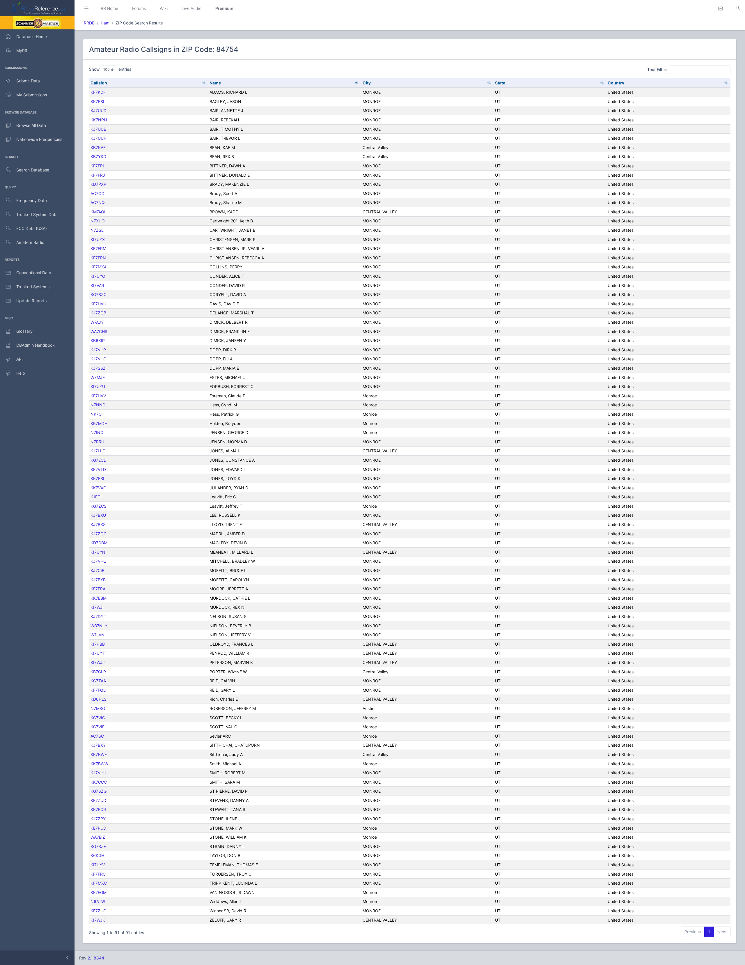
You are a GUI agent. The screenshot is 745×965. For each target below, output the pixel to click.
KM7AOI (98, 211)
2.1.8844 (96, 957)
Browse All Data (31, 125)
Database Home (31, 36)
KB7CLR (98, 671)
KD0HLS (99, 699)
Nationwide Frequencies (39, 139)
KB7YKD (98, 156)
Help (20, 373)
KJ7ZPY (98, 818)
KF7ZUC (98, 910)
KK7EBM (99, 598)
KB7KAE (98, 147)
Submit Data (28, 80)
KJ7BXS (98, 524)
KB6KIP (98, 340)
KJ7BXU (98, 515)
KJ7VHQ (99, 561)
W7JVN (97, 634)
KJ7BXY (98, 745)
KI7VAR (97, 285)
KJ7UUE (98, 129)
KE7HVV (98, 395)
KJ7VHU (98, 772)
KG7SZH (99, 846)
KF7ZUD (98, 800)
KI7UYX (98, 239)
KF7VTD (98, 469)
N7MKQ (98, 708)
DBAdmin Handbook (35, 345)
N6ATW (98, 901)
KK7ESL (98, 478)
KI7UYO (98, 276)
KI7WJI (97, 607)
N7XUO (98, 220)
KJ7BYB (98, 579)
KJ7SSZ (98, 368)
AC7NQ (98, 202)
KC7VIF (97, 726)
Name (215, 82)
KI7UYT (98, 653)
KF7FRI (97, 165)
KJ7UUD (99, 110)
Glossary (24, 331)
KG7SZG (99, 791)
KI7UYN (98, 552)
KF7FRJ (98, 175)
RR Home (109, 8)
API (19, 359)
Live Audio (191, 8)
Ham (105, 22)
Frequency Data (31, 200)
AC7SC (97, 736)
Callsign (99, 82)
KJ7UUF (98, 138)
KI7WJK (98, 920)
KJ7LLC (98, 450)
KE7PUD (98, 828)
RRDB (89, 22)
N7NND (98, 404)
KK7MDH (99, 423)
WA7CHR (99, 331)
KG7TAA (98, 680)
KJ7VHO (99, 358)
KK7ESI (97, 101)
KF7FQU (98, 690)
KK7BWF (99, 754)
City (367, 82)
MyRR (21, 50)
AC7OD (97, 193)
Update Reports (31, 300)
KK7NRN (99, 119)
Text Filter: (657, 69)
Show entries (110, 69)
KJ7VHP (98, 349)
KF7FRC (98, 874)
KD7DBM (99, 542)
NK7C (96, 414)
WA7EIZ (98, 837)
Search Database (32, 169)
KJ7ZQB (98, 312)
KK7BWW (99, 763)
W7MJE (98, 377)
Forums (139, 8)
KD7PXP (98, 184)
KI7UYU (98, 386)
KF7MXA (99, 266)
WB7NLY (99, 625)
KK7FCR (98, 809)
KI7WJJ (98, 662)
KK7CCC (99, 782)
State (500, 82)
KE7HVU (98, 303)
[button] (720, 8)
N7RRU (97, 441)
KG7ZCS (99, 506)
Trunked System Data (37, 214)
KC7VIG (98, 717)
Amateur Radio (30, 242)
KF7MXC (99, 883)
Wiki (164, 8)
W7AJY (97, 322)
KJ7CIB (97, 570)
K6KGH (97, 855)
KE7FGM (99, 892)
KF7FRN (98, 257)
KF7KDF (98, 92)
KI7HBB (98, 644)
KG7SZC (99, 294)
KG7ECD (99, 460)
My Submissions (31, 94)
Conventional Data (33, 272)
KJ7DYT (98, 616)
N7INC (97, 432)
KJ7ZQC (99, 533)
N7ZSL (97, 230)
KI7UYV (98, 864)
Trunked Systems (32, 286)
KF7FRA (98, 588)
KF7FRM (98, 248)
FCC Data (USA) (31, 228)
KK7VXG (98, 487)
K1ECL (97, 496)
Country (616, 82)
